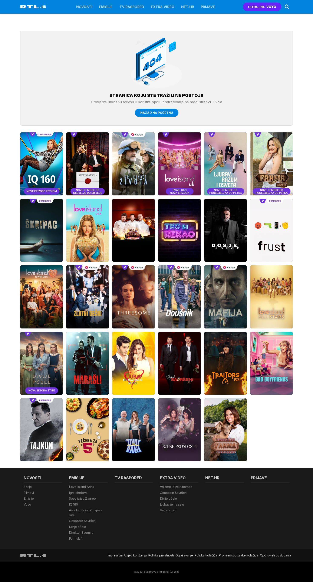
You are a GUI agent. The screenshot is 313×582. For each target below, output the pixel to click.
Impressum (115, 555)
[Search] (287, 6)
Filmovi (29, 493)
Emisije (106, 7)
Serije (28, 487)
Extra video (162, 7)
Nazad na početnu (156, 113)
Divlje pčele (77, 527)
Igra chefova (78, 493)
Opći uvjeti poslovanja (275, 555)
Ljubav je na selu (172, 504)
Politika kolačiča (206, 555)
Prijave (208, 7)
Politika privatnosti (161, 555)
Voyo (27, 504)
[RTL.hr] (33, 7)
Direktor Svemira (81, 532)
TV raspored (131, 7)
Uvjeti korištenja (135, 555)
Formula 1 (75, 538)
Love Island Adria (81, 487)
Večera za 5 (168, 510)
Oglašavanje (184, 555)
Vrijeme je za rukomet (176, 487)
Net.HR (187, 7)
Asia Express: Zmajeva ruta (85, 512)
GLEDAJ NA (256, 7)
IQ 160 (73, 504)
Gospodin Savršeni (82, 521)
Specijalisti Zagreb (82, 498)
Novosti (84, 7)
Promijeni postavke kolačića (238, 555)
